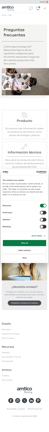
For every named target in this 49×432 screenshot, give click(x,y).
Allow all (24, 243)
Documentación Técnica (11, 357)
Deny (24, 258)
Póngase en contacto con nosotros (24, 303)
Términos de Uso (35, 409)
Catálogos (6, 353)
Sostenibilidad (7, 361)
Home (4, 15)
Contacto (5, 376)
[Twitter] (24, 400)
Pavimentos (6, 329)
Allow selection (24, 250)
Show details (37, 236)
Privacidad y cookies (16, 409)
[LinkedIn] (31, 400)
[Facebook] (10, 400)
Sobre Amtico (7, 380)
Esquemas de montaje (10, 334)
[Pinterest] (38, 400)
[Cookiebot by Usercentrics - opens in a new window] (36, 172)
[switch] (43, 212)
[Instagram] (17, 400)
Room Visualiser (8, 338)
